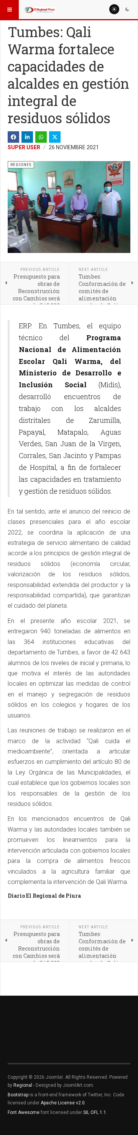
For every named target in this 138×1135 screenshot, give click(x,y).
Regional (22, 1085)
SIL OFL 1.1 (94, 1112)
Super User (24, 147)
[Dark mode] (127, 9)
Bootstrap (18, 1094)
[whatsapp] (41, 137)
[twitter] (55, 137)
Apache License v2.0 (63, 1103)
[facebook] (13, 137)
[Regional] (39, 9)
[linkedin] (27, 137)
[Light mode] (114, 9)
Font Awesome (23, 1112)
